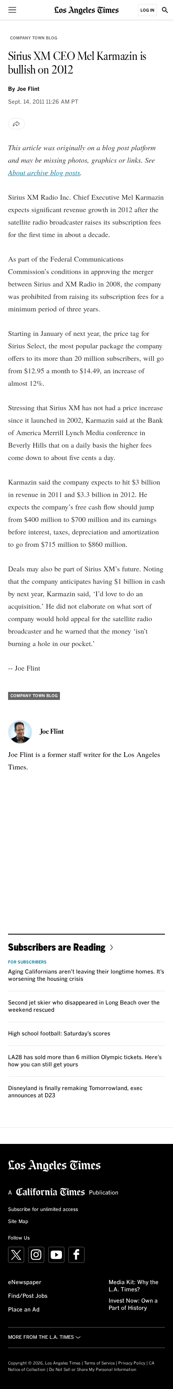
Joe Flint (28, 89)
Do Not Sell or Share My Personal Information (92, 1370)
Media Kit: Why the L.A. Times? (134, 1286)
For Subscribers (27, 962)
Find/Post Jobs (27, 1296)
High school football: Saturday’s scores (59, 1034)
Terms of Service (99, 1363)
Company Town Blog (33, 38)
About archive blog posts (44, 172)
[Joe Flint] (20, 732)
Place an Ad (23, 1310)
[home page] (86, 9)
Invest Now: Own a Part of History (133, 1304)
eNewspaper (24, 1282)
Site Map (18, 1221)
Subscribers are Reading (56, 947)
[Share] (16, 123)
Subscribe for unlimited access (43, 1209)
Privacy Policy (131, 1363)
